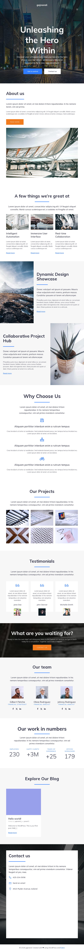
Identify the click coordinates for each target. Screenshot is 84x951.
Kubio (62, 948)
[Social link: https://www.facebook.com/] (14, 709)
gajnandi (18, 821)
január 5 (26, 821)
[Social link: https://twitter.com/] (17, 709)
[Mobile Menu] (77, 9)
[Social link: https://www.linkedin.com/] (21, 709)
